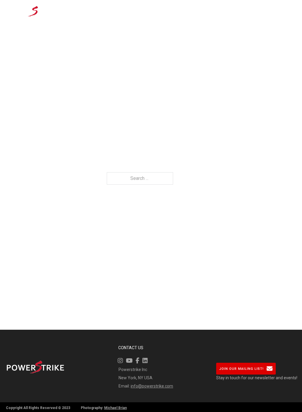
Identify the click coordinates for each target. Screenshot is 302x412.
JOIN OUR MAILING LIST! (241, 369)
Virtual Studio (102, 11)
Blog (263, 7)
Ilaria (204, 7)
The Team (183, 11)
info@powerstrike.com (152, 386)
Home (79, 7)
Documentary (234, 7)
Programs (157, 7)
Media (284, 7)
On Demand (128, 11)
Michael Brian (115, 408)
